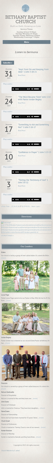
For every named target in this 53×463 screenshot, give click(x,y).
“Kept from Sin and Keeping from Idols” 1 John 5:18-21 (33, 70)
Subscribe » (7, 62)
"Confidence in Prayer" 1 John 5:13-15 (34, 152)
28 (22, 206)
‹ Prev (7, 206)
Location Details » (7, 236)
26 (18, 206)
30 (27, 206)
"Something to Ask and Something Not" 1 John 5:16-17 (33, 125)
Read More (21, 75)
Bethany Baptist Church (25, 19)
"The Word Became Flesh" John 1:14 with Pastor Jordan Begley (34, 98)
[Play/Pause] (13, 89)
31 (29, 206)
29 (25, 206)
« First (3, 206)
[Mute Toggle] (32, 89)
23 (12, 206)
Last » (38, 206)
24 (14, 206)
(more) (3, 258)
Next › (34, 206)
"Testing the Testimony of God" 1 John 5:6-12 (33, 181)
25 (16, 206)
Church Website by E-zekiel (10, 451)
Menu (26, 42)
